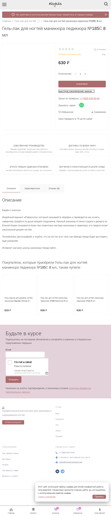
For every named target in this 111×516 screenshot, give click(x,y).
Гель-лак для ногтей (25, 21)
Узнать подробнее (47, 497)
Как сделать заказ (10, 453)
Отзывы (59, 436)
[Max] (68, 471)
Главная (6, 21)
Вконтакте (57, 471)
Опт (57, 425)
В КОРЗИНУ (82, 84)
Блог (57, 414)
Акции (58, 430)
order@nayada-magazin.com (70, 462)
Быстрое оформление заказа (75, 91)
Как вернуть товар (10, 470)
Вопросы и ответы (10, 476)
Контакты (60, 419)
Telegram (62, 471)
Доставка (6, 459)
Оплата (5, 465)
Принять (99, 496)
